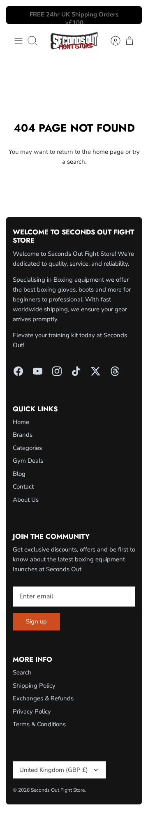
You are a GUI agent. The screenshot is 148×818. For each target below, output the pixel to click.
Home (21, 422)
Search (22, 672)
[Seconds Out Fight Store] (74, 40)
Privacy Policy (32, 711)
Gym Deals (28, 461)
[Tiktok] (76, 371)
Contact (23, 486)
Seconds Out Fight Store (58, 790)
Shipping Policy (34, 685)
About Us (26, 500)
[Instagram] (57, 371)
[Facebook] (18, 371)
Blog (19, 474)
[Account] (111, 41)
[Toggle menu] (18, 41)
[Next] (131, 15)
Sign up (36, 621)
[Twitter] (95, 371)
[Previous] (17, 15)
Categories (27, 448)
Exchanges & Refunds (43, 698)
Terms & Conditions (39, 724)
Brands (22, 435)
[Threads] (115, 371)
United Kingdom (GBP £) (53, 770)
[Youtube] (37, 371)
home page (108, 152)
